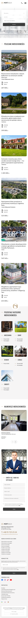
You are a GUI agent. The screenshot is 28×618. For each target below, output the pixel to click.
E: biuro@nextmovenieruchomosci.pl (9, 534)
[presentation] (12, 441)
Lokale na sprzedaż (5, 549)
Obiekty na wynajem (5, 554)
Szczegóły (14, 611)
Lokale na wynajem (5, 550)
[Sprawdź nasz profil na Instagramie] (5, 580)
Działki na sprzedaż (5, 547)
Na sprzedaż (6, 339)
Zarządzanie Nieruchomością (7, 592)
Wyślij (14, 509)
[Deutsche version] (8, 602)
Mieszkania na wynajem (6, 543)
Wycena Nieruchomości (6, 591)
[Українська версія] (2, 602)
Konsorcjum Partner (5, 595)
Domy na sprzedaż (5, 544)
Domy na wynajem (5, 546)
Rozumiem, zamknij (14, 613)
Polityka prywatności (6, 597)
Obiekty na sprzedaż (6, 552)
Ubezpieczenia (4, 594)
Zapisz (14, 573)
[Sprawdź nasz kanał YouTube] (11, 580)
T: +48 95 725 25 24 (9, 532)
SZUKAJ (14, 24)
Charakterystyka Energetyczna (8, 589)
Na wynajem (6, 340)
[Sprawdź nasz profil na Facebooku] (2, 580)
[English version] (5, 602)
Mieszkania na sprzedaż (6, 541)
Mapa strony (4, 598)
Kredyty (3, 588)
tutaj (19, 505)
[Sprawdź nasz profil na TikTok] (8, 580)
